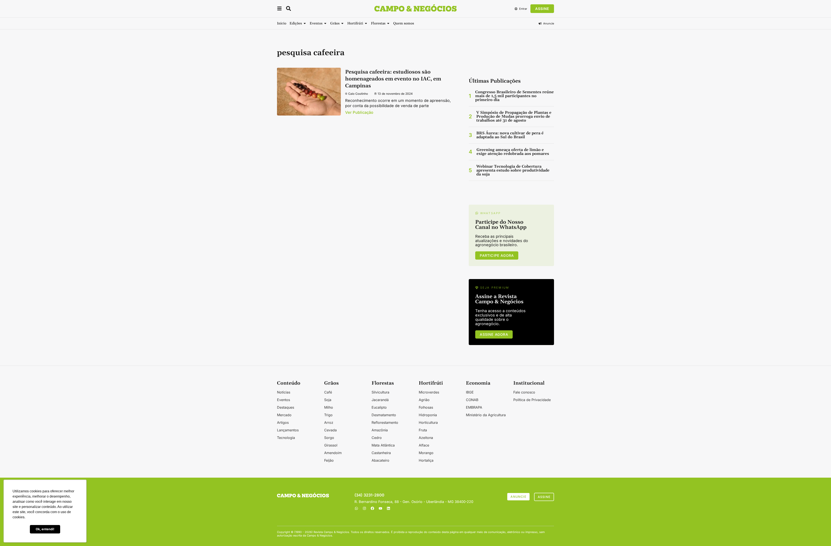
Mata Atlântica (383, 445)
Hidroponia (428, 415)
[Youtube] (380, 508)
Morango (426, 453)
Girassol (330, 445)
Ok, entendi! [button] (45, 529)
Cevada (330, 430)
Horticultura (428, 422)
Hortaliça (426, 460)
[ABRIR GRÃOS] (342, 23)
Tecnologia (286, 437)
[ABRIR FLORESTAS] (388, 23)
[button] (279, 9)
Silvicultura (380, 392)
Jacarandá (380, 400)
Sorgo (329, 437)
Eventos (283, 400)
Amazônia (380, 430)
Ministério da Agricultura (486, 415)
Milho (328, 407)
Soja (327, 400)
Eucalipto (379, 407)
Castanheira (381, 453)
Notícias (283, 392)
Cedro (377, 437)
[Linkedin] (388, 508)
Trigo (328, 415)
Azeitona (426, 437)
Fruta (423, 430)
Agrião (424, 400)
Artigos (283, 422)
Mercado (284, 415)
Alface (424, 445)
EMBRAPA (474, 407)
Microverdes (429, 392)
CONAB (472, 400)
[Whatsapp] (356, 508)
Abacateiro (380, 460)
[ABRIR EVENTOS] (325, 23)
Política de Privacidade (532, 400)
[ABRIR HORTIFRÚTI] (366, 23)
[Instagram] (364, 508)
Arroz (328, 422)
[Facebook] (372, 508)
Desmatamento (384, 415)
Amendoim (333, 453)
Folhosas (426, 407)
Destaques (285, 407)
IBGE (470, 392)
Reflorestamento (385, 422)
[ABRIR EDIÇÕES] (304, 23)
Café (328, 392)
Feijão (329, 460)
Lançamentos (288, 430)
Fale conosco (524, 392)
